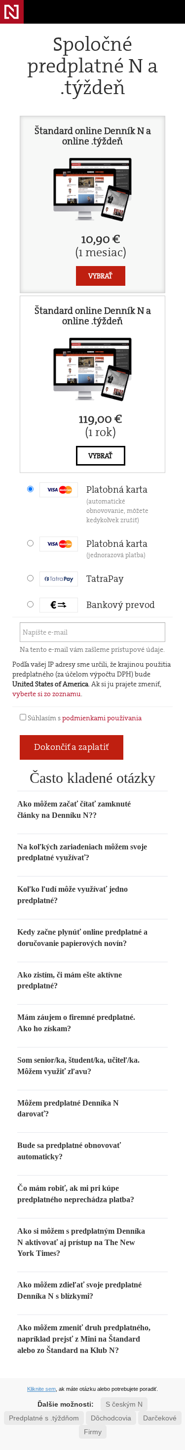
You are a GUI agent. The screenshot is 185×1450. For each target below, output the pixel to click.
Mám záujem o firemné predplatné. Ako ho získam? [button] (76, 1023)
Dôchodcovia (111, 1418)
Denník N (12, 12)
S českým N (124, 1404)
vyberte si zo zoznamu (46, 693)
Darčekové (160, 1418)
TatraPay (105, 579)
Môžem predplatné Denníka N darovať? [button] (68, 1108)
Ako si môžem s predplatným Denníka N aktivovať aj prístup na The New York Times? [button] (81, 1242)
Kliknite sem (41, 1389)
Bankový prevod (120, 605)
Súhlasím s (84, 717)
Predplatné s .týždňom (44, 1418)
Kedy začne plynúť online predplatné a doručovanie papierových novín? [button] (82, 937)
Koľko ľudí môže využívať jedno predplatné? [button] (72, 895)
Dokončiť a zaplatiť (71, 747)
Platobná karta (117, 503)
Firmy (93, 1432)
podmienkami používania (102, 717)
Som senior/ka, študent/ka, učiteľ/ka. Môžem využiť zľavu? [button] (78, 1066)
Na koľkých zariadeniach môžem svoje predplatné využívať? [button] (82, 852)
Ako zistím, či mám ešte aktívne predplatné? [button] (69, 980)
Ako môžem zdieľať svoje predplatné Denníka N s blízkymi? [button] (79, 1290)
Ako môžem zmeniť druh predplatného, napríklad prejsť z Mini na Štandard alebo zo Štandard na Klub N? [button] (83, 1338)
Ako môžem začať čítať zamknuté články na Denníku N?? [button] (74, 809)
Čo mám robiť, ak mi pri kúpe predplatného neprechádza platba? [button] (75, 1194)
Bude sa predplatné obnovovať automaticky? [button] (69, 1151)
